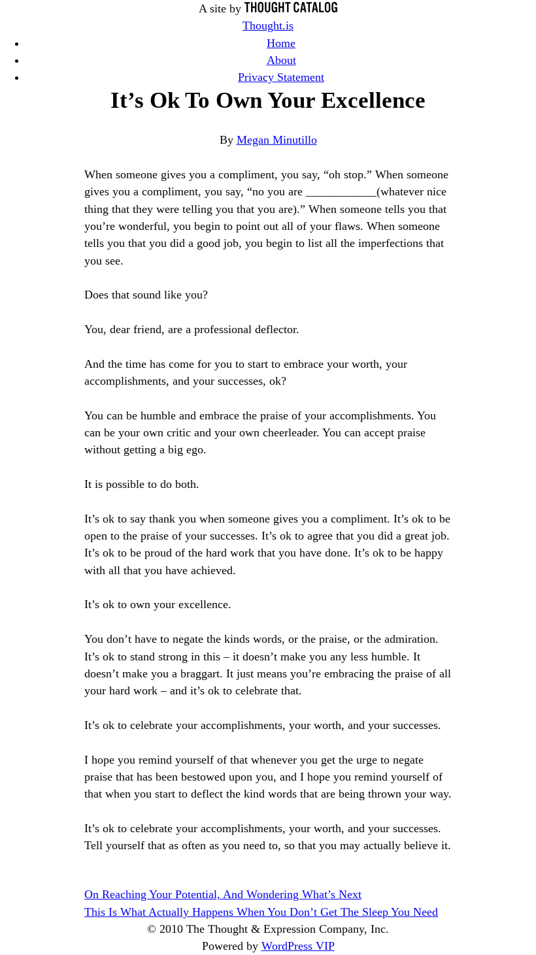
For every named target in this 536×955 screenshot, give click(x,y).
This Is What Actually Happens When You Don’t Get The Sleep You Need (261, 911)
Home (281, 43)
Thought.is (268, 25)
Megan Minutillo (277, 139)
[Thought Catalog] (290, 8)
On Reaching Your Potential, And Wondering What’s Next (222, 894)
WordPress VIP (298, 945)
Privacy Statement (281, 77)
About (281, 60)
